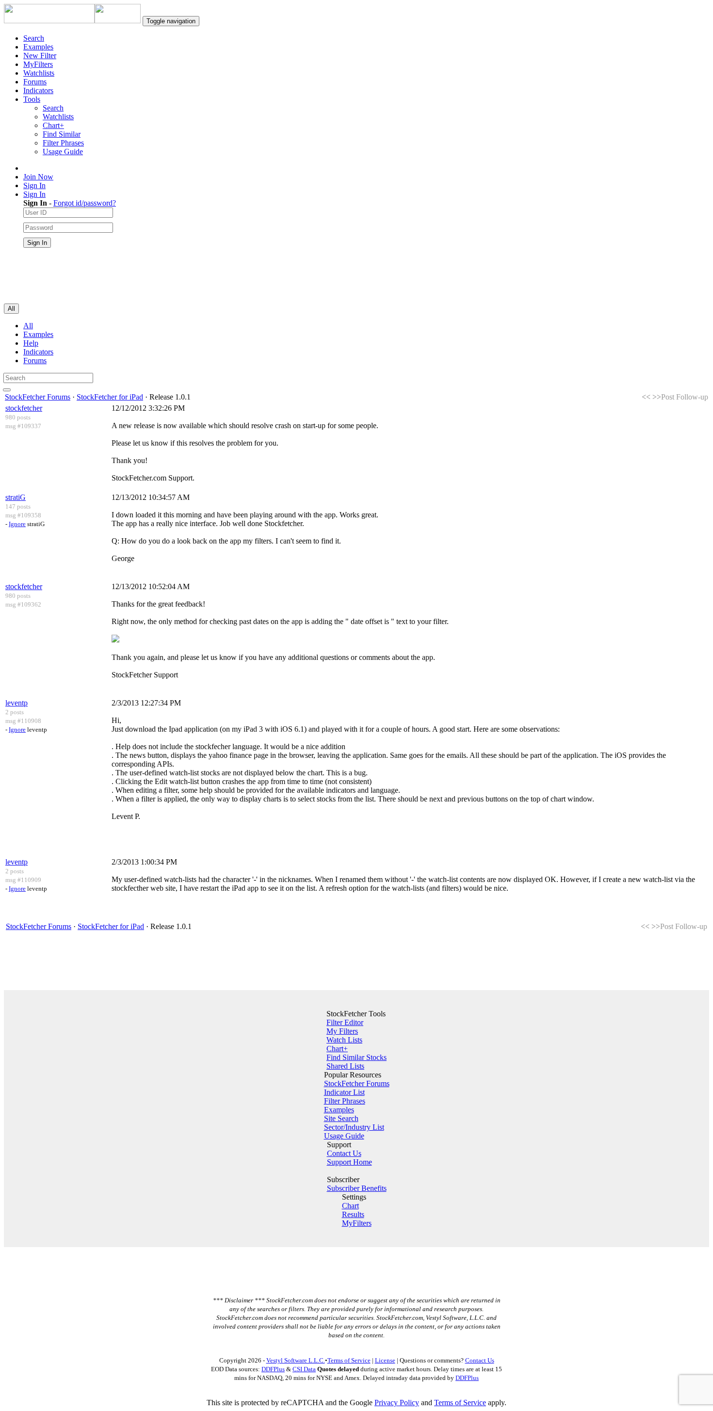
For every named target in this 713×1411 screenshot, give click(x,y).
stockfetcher (23, 408)
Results (353, 1214)
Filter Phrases (63, 143)
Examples (38, 47)
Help (30, 343)
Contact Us (344, 1153)
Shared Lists (345, 1066)
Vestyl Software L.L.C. (295, 1360)
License (385, 1360)
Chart (350, 1206)
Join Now (38, 177)
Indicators (38, 90)
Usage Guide (63, 151)
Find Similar (62, 134)
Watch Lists (344, 1040)
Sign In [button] (34, 194)
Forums (35, 82)
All (28, 325)
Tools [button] (31, 99)
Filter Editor (344, 1022)
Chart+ (53, 125)
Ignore (17, 524)
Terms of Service (349, 1360)
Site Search (341, 1118)
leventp (16, 703)
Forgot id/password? (84, 203)
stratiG (15, 497)
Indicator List (344, 1092)
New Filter (39, 55)
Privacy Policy (396, 1402)
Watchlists (38, 73)
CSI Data (304, 1369)
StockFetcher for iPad (110, 397)
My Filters (342, 1031)
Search (33, 38)
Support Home (349, 1162)
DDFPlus (273, 1369)
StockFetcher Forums (37, 397)
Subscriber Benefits (357, 1188)
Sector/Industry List (354, 1127)
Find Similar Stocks (356, 1057)
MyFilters (38, 64)
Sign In (34, 185)
